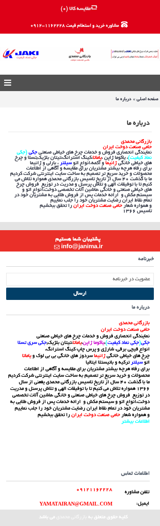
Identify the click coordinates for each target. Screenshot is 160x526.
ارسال (80, 294)
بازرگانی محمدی (71, 517)
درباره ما (123, 99)
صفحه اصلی (147, 99)
